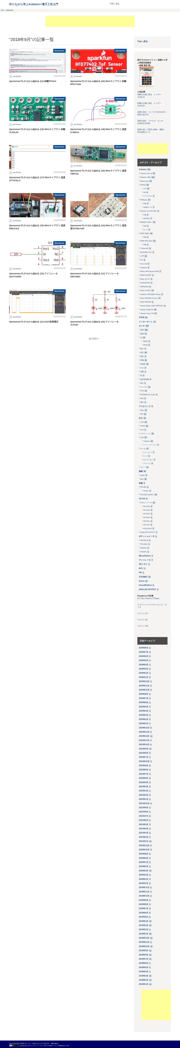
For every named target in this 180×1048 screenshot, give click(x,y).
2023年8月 (143, 753)
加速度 (142, 364)
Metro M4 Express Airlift (149, 271)
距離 (142, 360)
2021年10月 (144, 803)
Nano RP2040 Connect (149, 298)
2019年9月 (143, 900)
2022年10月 (144, 761)
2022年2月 (143, 795)
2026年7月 (143, 652)
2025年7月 (143, 698)
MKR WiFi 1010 (146, 241)
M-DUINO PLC (146, 252)
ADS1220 (146, 525)
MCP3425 (146, 517)
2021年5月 (143, 824)
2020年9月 (143, 854)
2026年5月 (143, 660)
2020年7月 (143, 862)
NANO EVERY (145, 275)
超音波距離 (144, 379)
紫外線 (145, 341)
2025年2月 (143, 719)
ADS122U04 (147, 528)
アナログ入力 (147, 196)
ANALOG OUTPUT (147, 532)
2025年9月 (143, 694)
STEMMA (143, 577)
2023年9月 (143, 749)
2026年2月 (143, 673)
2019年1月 (143, 934)
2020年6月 (143, 866)
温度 (142, 330)
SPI (141, 414)
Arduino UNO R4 (146, 310)
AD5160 (143, 548)
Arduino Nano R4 (147, 313)
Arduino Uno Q (146, 173)
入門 (144, 189)
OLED (142, 426)
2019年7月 (143, 908)
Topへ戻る (142, 41)
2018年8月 (143, 955)
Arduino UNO (145, 177)
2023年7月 (143, 757)
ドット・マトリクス (149, 445)
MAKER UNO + (146, 222)
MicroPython (145, 556)
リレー (142, 467)
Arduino (142, 169)
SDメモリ (143, 564)
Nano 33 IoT (145, 279)
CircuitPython (145, 585)
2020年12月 (144, 845)
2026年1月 (143, 677)
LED (142, 437)
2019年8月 (143, 904)
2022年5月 (143, 782)
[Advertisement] (90, 21)
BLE (142, 479)
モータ (142, 449)
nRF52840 (144, 287)
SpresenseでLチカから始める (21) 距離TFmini (32, 81)
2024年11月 (144, 732)
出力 (141, 418)
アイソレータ (145, 560)
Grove (141, 581)
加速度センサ (147, 207)
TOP (2, 10)
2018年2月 (143, 980)
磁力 (142, 402)
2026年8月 (143, 648)
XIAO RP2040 (145, 302)
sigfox (142, 475)
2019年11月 (144, 892)
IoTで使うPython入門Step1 (148, 598)
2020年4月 (143, 871)
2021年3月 (143, 833)
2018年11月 (144, 942)
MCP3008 (146, 510)
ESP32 (143, 185)
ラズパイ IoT (142, 613)
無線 (141, 471)
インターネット (146, 322)
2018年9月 (143, 950)
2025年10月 (144, 690)
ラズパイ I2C (142, 620)
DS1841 (143, 552)
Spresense (59, 51)
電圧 (142, 356)
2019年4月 (143, 921)
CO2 (142, 391)
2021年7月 (143, 816)
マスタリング (145, 406)
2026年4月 (143, 665)
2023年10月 (144, 744)
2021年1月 (143, 841)
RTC (141, 568)
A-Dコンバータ (146, 503)
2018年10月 (144, 946)
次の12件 (93, 339)
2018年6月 (143, 963)
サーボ (145, 456)
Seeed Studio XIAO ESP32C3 (151, 306)
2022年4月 (143, 786)
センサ (145, 229)
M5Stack (143, 200)
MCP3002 (146, 514)
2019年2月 (143, 929)
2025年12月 (144, 681)
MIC (142, 383)
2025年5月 (143, 707)
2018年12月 (144, 938)
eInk (142, 430)
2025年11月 (144, 686)
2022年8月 (143, 770)
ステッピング (147, 452)
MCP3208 (146, 506)
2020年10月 (144, 850)
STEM (141, 317)
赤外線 (145, 345)
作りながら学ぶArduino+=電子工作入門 (33, 4)
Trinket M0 (144, 248)
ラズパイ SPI (142, 626)
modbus (146, 491)
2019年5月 (143, 917)
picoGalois (17, 76)
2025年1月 (143, 723)
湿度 (142, 334)
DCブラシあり (148, 460)
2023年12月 (144, 736)
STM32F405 (145, 283)
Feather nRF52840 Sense (150, 294)
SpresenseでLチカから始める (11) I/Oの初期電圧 (33, 321)
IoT (141, 260)
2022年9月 (143, 765)
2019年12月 (144, 887)
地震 (142, 372)
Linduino (143, 268)
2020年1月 (143, 883)
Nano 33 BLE (145, 290)
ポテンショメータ (147, 536)
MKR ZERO (144, 233)
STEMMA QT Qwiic (147, 395)
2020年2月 (143, 879)
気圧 (142, 352)
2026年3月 (143, 669)
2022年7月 (143, 774)
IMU (142, 398)
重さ (142, 349)
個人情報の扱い (45, 1043)
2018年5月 (143, 967)
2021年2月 (143, 837)
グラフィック (145, 434)
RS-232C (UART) (147, 495)
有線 (141, 483)
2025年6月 (143, 702)
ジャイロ (143, 387)
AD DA (142, 499)
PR (140, 573)
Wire (142, 410)
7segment (146, 441)
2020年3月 (143, 875)
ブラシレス (147, 463)
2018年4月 (143, 971)
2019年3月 (143, 925)
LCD (142, 422)
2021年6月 (143, 820)
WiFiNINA (146, 218)
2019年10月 (144, 896)
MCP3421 (146, 521)
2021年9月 (143, 808)
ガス (142, 368)
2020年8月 (143, 858)
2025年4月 (143, 711)
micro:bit (143, 264)
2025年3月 (143, 715)
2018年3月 (143, 976)
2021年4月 (143, 829)
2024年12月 (144, 728)
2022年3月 (143, 791)
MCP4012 (144, 540)
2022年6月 (143, 778)
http (144, 192)
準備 (144, 203)
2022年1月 (143, 799)
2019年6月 (143, 913)
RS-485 (143, 487)
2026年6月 (143, 656)
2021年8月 (143, 812)
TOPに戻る (115, 4)
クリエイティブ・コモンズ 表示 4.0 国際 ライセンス (43, 1045)
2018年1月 (143, 984)
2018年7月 (143, 959)
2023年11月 (144, 740)
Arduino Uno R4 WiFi (148, 211)
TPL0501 (143, 544)
